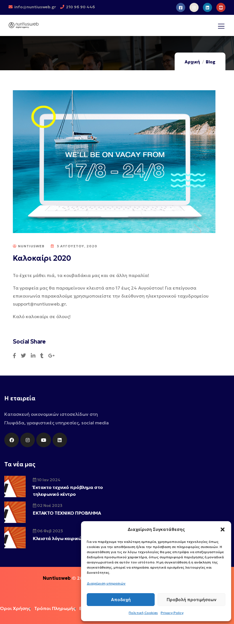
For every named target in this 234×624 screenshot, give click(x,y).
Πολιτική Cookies (143, 613)
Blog (210, 62)
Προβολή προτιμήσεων (191, 599)
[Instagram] (27, 440)
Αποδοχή (121, 599)
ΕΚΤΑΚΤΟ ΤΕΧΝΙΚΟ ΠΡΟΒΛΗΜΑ (67, 513)
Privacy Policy (172, 613)
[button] (222, 529)
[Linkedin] (60, 440)
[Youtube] (43, 440)
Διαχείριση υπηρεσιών (106, 583)
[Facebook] (11, 440)
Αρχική (192, 62)
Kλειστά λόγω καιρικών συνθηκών (70, 538)
